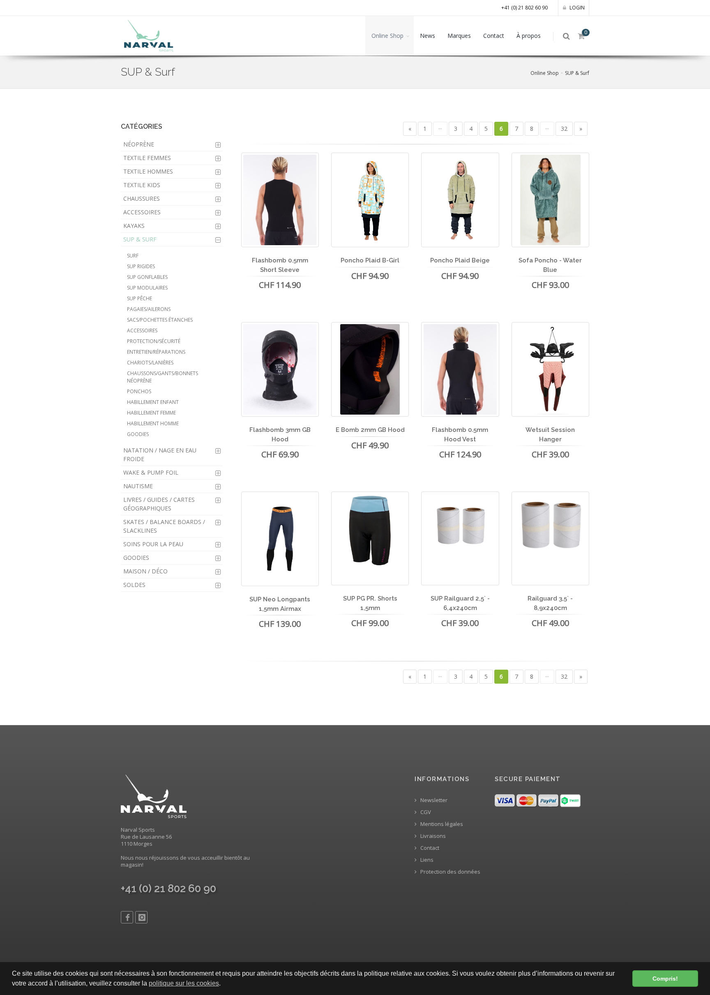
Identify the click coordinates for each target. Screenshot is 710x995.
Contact (493, 35)
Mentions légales (441, 824)
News (427, 35)
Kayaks (134, 226)
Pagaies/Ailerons (149, 309)
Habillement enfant (153, 402)
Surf (132, 255)
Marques (459, 35)
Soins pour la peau (153, 544)
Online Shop (387, 35)
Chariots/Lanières (150, 362)
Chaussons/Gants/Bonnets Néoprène (162, 377)
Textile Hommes (148, 171)
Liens (426, 859)
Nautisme (138, 486)
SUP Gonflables (147, 277)
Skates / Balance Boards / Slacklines (164, 526)
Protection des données (449, 871)
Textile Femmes (147, 158)
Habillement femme (151, 412)
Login (576, 7)
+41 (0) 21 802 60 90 (524, 7)
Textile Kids (141, 185)
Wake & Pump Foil (150, 472)
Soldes (134, 585)
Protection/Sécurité (153, 341)
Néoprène (138, 144)
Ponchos (139, 391)
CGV (425, 812)
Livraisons (432, 836)
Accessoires (142, 212)
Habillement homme (153, 423)
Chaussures (141, 198)
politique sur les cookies (184, 983)
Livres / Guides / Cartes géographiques (159, 504)
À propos (528, 35)
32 (564, 128)
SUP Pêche (139, 298)
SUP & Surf (577, 73)
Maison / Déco (145, 571)
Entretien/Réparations (156, 351)
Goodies (138, 434)
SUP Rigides (141, 266)
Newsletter (433, 800)
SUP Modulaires (147, 287)
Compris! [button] (665, 978)
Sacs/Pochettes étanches (160, 319)
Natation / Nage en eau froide (159, 454)
